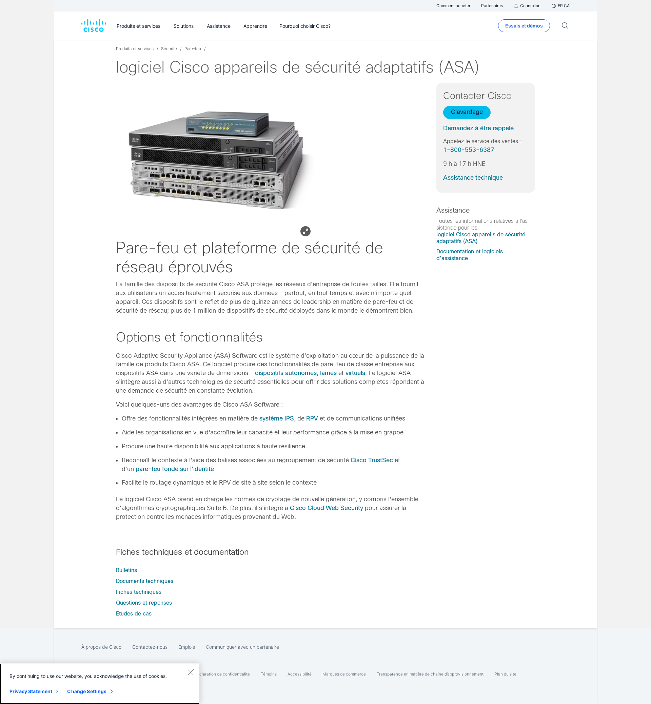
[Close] (190, 672)
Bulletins (126, 570)
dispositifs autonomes (286, 373)
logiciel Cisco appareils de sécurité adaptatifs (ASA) (480, 238)
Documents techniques (144, 581)
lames (328, 373)
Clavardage (467, 112)
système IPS (276, 418)
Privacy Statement (30, 691)
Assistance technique (473, 177)
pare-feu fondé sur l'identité (175, 469)
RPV (312, 418)
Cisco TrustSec (372, 460)
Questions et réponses (144, 603)
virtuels (355, 373)
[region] (99, 683)
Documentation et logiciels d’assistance (469, 255)
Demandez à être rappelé (478, 128)
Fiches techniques (138, 592)
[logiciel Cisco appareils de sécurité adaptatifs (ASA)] (216, 161)
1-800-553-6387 (468, 149)
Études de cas (134, 614)
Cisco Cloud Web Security (326, 508)
